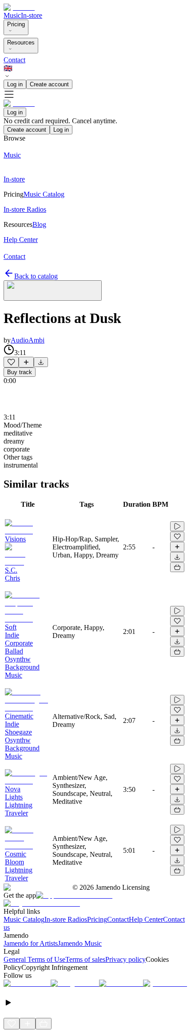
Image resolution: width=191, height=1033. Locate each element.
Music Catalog (24, 919)
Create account (49, 84)
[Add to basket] (177, 567)
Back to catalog (36, 276)
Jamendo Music (80, 943)
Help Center (146, 919)
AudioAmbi (27, 340)
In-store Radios (65, 919)
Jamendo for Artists (31, 943)
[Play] (53, 290)
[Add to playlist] (26, 362)
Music (12, 15)
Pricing (16, 24)
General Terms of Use (34, 959)
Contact (14, 60)
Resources (21, 42)
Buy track (19, 372)
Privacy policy (125, 959)
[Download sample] (41, 362)
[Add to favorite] (11, 362)
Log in (15, 84)
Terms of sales (85, 959)
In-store (31, 15)
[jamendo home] (19, 7)
